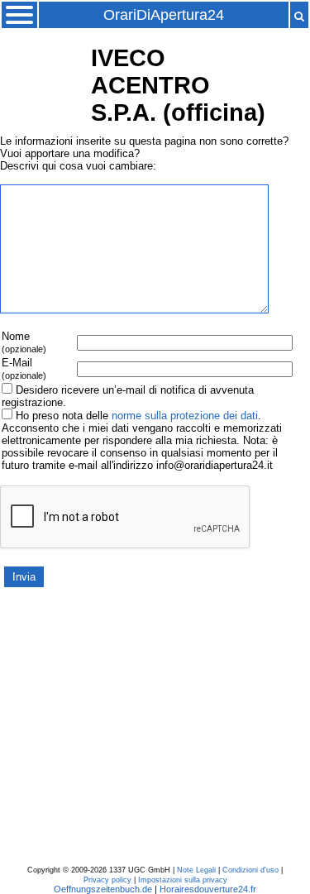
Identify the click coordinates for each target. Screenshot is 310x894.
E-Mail (24, 368)
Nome (24, 342)
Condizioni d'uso (250, 870)
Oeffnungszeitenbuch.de (103, 889)
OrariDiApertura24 (163, 15)
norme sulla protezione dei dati (185, 415)
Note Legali (196, 870)
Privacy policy (107, 880)
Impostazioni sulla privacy (182, 880)
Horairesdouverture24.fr (208, 889)
